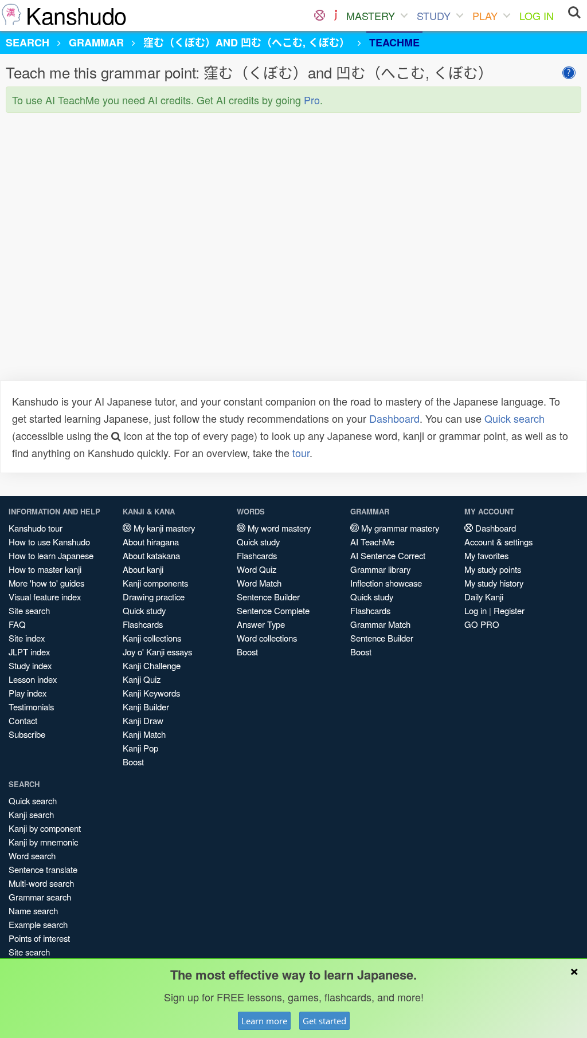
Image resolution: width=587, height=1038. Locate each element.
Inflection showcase (386, 583)
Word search (32, 856)
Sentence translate (43, 869)
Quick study (144, 610)
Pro (312, 99)
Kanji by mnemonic (43, 842)
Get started (324, 1021)
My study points (492, 569)
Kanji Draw (143, 720)
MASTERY (370, 15)
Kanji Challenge (152, 665)
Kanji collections (152, 638)
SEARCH (27, 42)
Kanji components (155, 583)
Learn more (264, 1021)
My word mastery (278, 528)
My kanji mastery (163, 528)
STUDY (434, 15)
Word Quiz (256, 569)
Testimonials (31, 707)
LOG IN (536, 15)
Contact (23, 720)
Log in (475, 610)
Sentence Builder (268, 597)
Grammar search (40, 897)
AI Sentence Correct (387, 555)
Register (509, 610)
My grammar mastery (399, 528)
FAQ (17, 624)
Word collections (267, 638)
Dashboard (394, 418)
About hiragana (151, 542)
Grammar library (380, 569)
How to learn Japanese (51, 555)
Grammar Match (380, 624)
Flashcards (143, 624)
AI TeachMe (372, 542)
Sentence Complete (273, 610)
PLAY (485, 15)
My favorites (486, 555)
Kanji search (31, 814)
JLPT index (29, 652)
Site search (29, 610)
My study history (493, 583)
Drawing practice (154, 597)
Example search (38, 924)
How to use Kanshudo (49, 542)
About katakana (151, 555)
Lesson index (33, 679)
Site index (27, 638)
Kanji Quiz (142, 679)
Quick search (514, 418)
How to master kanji (45, 569)
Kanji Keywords (151, 693)
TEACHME (394, 42)
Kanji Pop (140, 748)
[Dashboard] (320, 15)
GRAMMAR (96, 42)
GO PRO (481, 624)
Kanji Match (144, 734)
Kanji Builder (146, 707)
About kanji (143, 569)
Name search (33, 911)
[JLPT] (336, 15)
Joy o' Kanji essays (157, 652)
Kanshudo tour (35, 528)
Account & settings (498, 542)
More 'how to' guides (46, 583)
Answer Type (261, 624)
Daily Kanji (483, 597)
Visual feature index (45, 597)
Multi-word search (41, 883)
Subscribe (27, 734)
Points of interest (39, 938)
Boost (133, 762)
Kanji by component (45, 828)
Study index (30, 665)
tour (301, 452)
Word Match (259, 583)
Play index (27, 693)
